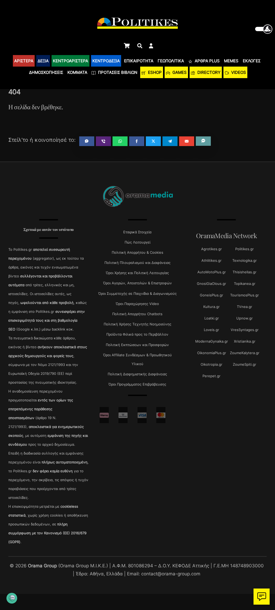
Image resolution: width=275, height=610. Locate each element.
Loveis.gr (211, 330)
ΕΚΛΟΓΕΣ (251, 60)
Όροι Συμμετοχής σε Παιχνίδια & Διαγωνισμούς (137, 293)
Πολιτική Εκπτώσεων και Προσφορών (137, 345)
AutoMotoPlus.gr (211, 272)
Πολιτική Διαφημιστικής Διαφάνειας (137, 374)
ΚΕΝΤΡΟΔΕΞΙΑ (106, 60)
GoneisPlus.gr (211, 295)
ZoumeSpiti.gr (244, 364)
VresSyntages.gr (245, 330)
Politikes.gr (244, 249)
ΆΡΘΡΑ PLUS (207, 60)
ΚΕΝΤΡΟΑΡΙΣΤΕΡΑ (70, 60)
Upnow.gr (244, 318)
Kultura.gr (211, 306)
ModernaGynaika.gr (211, 341)
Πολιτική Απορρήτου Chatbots (137, 314)
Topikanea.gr (244, 283)
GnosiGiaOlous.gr (211, 283)
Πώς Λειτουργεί (137, 242)
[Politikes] (137, 206)
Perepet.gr (211, 376)
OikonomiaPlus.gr (211, 353)
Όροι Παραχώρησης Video (137, 304)
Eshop (154, 72)
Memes (231, 60)
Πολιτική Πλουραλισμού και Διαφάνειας (137, 262)
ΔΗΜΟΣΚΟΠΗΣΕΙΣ (46, 72)
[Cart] (126, 45)
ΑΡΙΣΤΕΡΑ (23, 60)
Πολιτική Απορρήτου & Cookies (137, 252)
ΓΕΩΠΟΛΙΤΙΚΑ (171, 60)
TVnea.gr (244, 306)
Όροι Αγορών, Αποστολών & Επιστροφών (137, 283)
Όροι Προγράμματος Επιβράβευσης (137, 384)
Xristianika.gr (244, 341)
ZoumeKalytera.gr (244, 353)
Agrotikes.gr (211, 249)
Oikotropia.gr (211, 364)
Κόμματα (77, 72)
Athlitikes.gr (211, 260)
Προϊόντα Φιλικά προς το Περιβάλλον (137, 334)
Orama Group (42, 565)
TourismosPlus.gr (244, 295)
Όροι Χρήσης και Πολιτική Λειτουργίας (137, 273)
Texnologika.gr (244, 260)
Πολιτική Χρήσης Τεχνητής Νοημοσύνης (137, 324)
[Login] (151, 46)
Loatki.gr (211, 318)
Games (179, 72)
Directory (208, 72)
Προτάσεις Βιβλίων (117, 72)
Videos (238, 72)
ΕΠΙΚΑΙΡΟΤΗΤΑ (138, 60)
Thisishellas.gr (244, 272)
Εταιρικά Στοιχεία (137, 232)
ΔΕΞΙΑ (43, 60)
